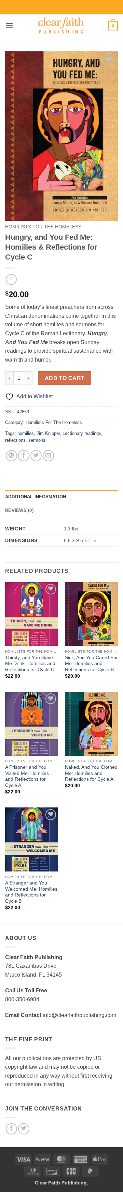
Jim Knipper (48, 433)
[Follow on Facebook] (11, 1128)
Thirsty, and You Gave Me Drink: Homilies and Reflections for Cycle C (30, 663)
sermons (36, 440)
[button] (9, 25)
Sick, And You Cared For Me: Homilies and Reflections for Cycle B (91, 663)
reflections (15, 440)
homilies (25, 433)
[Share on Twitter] (36, 455)
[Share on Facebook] (23, 455)
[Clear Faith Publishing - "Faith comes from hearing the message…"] (61, 26)
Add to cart (65, 378)
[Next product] (11, 279)
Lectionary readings (82, 433)
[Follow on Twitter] (23, 1128)
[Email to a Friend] (48, 455)
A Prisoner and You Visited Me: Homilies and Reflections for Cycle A (27, 776)
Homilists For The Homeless (43, 226)
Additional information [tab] (35, 496)
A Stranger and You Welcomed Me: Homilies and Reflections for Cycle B (31, 892)
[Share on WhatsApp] (11, 455)
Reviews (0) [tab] (19, 510)
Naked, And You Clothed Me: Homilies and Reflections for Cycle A (91, 773)
